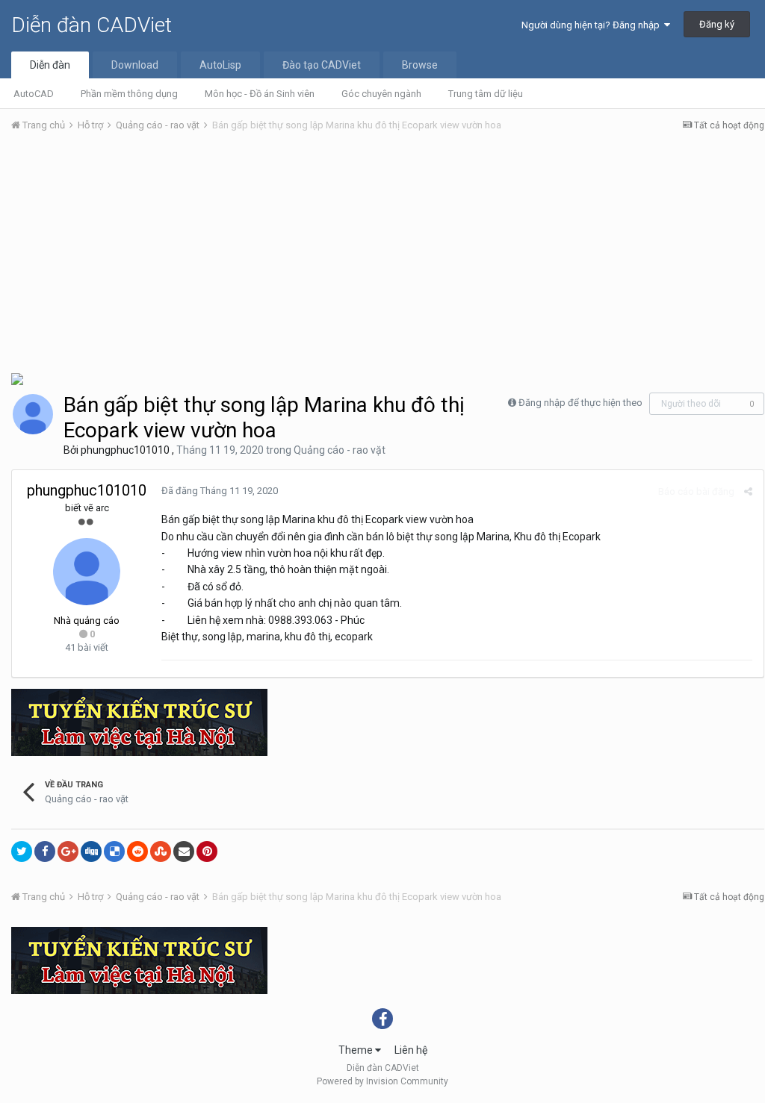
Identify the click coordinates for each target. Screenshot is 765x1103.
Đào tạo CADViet (321, 65)
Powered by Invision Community (382, 1081)
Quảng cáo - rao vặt (339, 450)
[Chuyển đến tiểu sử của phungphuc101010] (33, 414)
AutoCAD (33, 93)
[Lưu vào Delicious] (114, 851)
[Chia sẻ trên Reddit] (137, 851)
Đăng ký (716, 24)
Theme (356, 1050)
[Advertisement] (387, 255)
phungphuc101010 (125, 450)
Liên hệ (410, 1050)
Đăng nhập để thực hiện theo (580, 402)
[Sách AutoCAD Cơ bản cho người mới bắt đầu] (17, 378)
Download (134, 65)
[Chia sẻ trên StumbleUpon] (160, 851)
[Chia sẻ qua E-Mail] (183, 851)
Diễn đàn (50, 65)
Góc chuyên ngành (381, 93)
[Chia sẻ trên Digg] (91, 851)
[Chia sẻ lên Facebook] (44, 851)
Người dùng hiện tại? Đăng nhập (592, 25)
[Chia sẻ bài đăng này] (748, 491)
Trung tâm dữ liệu (485, 93)
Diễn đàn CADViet (91, 25)
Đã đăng (219, 490)
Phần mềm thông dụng (129, 93)
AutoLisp (220, 65)
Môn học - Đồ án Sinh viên (260, 93)
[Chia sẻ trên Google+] (68, 851)
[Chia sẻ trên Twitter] (21, 851)
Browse (420, 65)
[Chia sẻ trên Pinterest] (206, 851)
